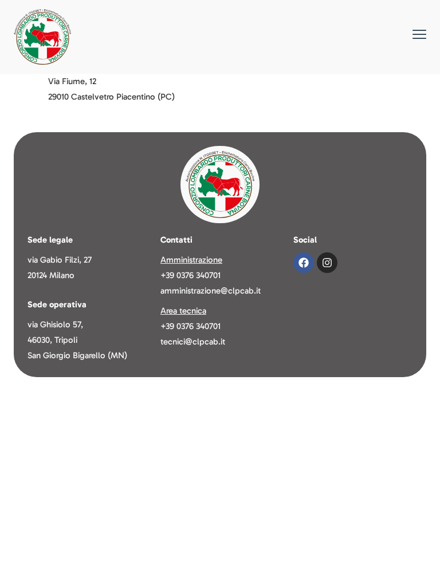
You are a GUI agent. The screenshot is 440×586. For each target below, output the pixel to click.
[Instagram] (327, 262)
